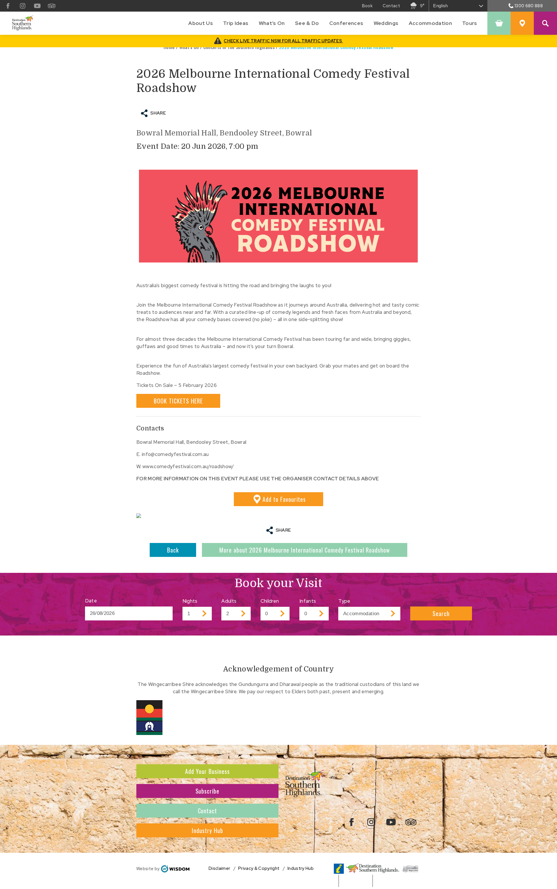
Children (270, 601)
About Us (200, 23)
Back (173, 550)
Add (284, 499)
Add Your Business (207, 771)
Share (158, 113)
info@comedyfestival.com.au (175, 454)
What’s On (272, 23)
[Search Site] (545, 23)
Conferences (346, 23)
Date (91, 601)
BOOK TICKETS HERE (178, 400)
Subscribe (208, 791)
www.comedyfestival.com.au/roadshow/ (188, 466)
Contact (207, 810)
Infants (307, 601)
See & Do (307, 23)
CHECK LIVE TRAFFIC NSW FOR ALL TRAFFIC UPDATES (283, 41)
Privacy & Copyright (258, 868)
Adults (228, 601)
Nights (190, 601)
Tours (469, 23)
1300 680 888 (528, 5)
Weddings (386, 23)
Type (344, 601)
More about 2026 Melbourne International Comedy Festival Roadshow (304, 550)
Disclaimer (219, 868)
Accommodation (430, 23)
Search (441, 613)
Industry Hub (207, 830)
